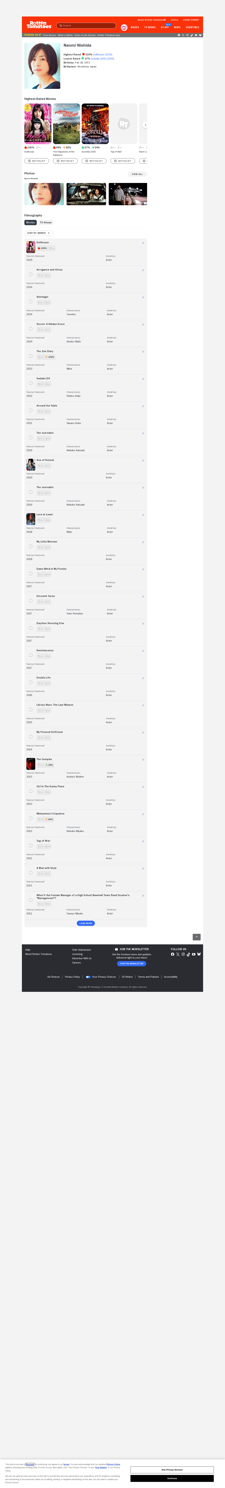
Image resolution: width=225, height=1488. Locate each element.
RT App (165, 27)
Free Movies (49, 35)
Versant (30, 1464)
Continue (172, 1478)
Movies (135, 27)
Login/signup (191, 20)
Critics (174, 20)
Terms (66, 1464)
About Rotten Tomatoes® (152, 20)
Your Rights (101, 1467)
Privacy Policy (113, 1464)
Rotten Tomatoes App (109, 35)
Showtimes (192, 27)
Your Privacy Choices (104, 977)
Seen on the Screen (85, 35)
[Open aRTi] (124, 27)
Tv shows (150, 27)
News (177, 27)
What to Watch (65, 35)
